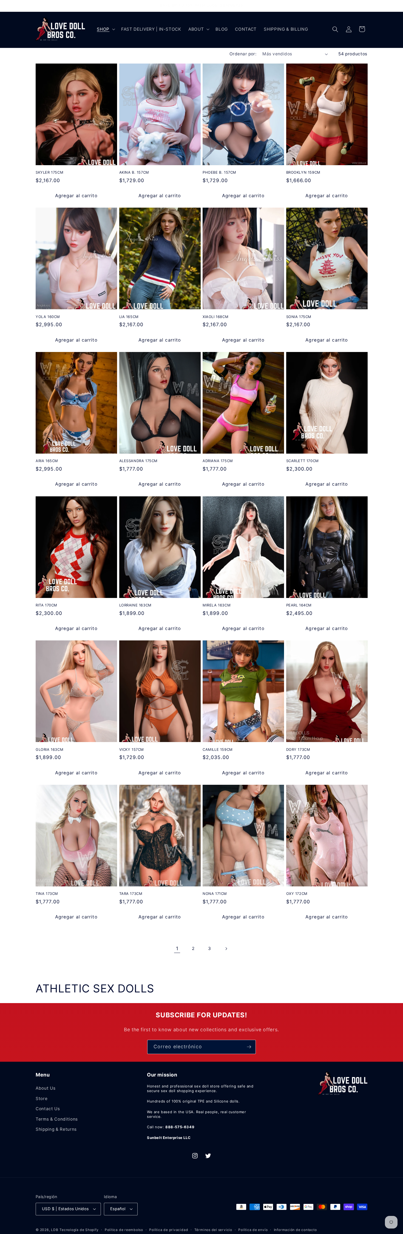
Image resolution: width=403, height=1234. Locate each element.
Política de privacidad (168, 1230)
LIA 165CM (129, 316)
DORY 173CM (298, 749)
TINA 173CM (47, 893)
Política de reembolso (124, 1230)
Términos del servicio (213, 1230)
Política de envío (253, 1230)
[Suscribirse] (249, 1047)
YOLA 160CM (48, 316)
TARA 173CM (131, 893)
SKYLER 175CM (49, 172)
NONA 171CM (215, 893)
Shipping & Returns (56, 1129)
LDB (54, 1230)
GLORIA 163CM (49, 749)
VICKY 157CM (131, 749)
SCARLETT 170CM (302, 461)
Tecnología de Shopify (78, 1230)
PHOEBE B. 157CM (219, 172)
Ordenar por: (242, 53)
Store (41, 1098)
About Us (45, 1088)
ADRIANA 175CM (218, 461)
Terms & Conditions (57, 1119)
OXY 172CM (297, 893)
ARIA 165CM (47, 461)
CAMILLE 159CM (218, 749)
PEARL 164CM (299, 605)
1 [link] (177, 948)
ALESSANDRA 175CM (138, 461)
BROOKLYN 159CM (303, 172)
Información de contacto (295, 1230)
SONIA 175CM (299, 316)
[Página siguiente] (225, 948)
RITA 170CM (46, 605)
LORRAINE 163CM (135, 605)
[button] (105, 29)
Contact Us (48, 1108)
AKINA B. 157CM (134, 172)
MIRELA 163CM (217, 605)
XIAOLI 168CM (215, 316)
